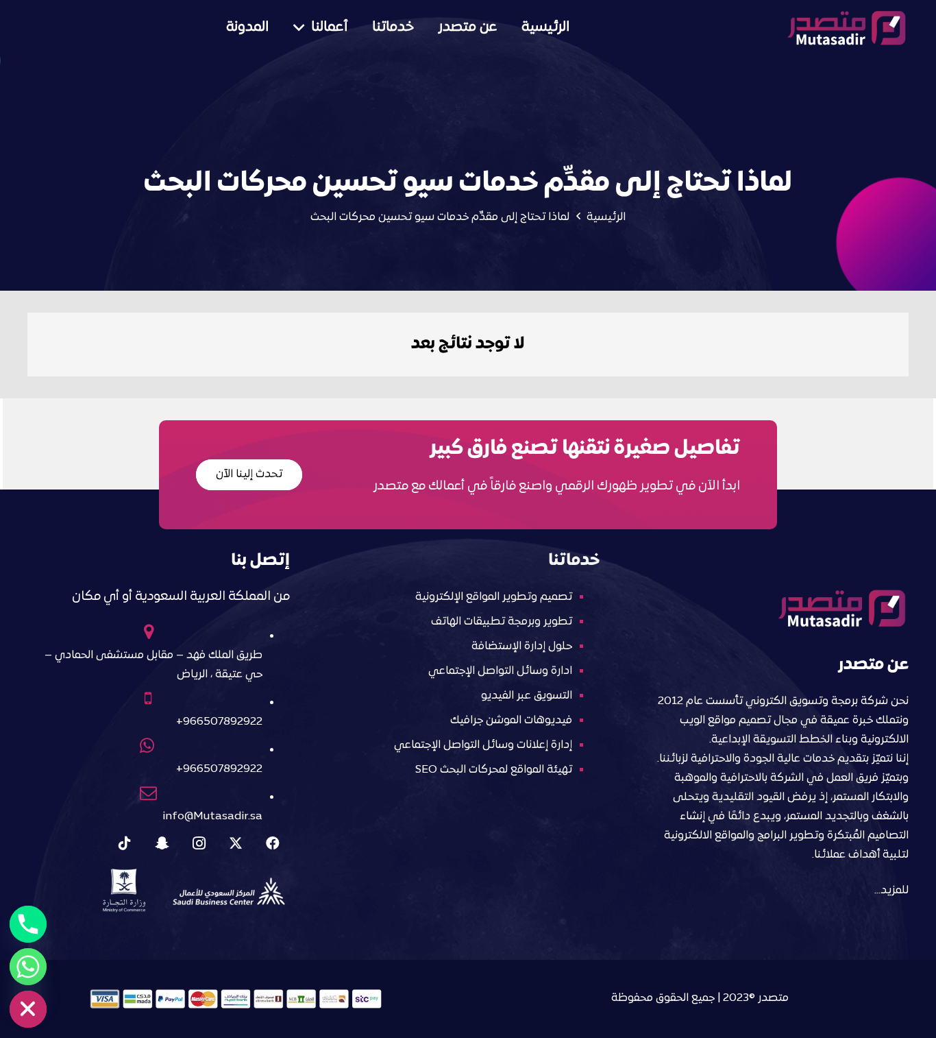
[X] (236, 843)
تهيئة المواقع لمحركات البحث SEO (493, 770)
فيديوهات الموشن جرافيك (511, 720)
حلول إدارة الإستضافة (521, 646)
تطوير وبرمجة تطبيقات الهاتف (501, 622)
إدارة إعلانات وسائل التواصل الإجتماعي (483, 745)
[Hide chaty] (28, 1009)
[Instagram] (199, 843)
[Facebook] (273, 843)
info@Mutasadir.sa (212, 816)
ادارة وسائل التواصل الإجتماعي (500, 671)
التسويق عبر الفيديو (526, 696)
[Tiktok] (125, 843)
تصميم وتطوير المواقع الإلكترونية (493, 597)
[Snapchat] (162, 843)
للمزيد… (891, 890)
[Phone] (28, 924)
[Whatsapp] (28, 966)
